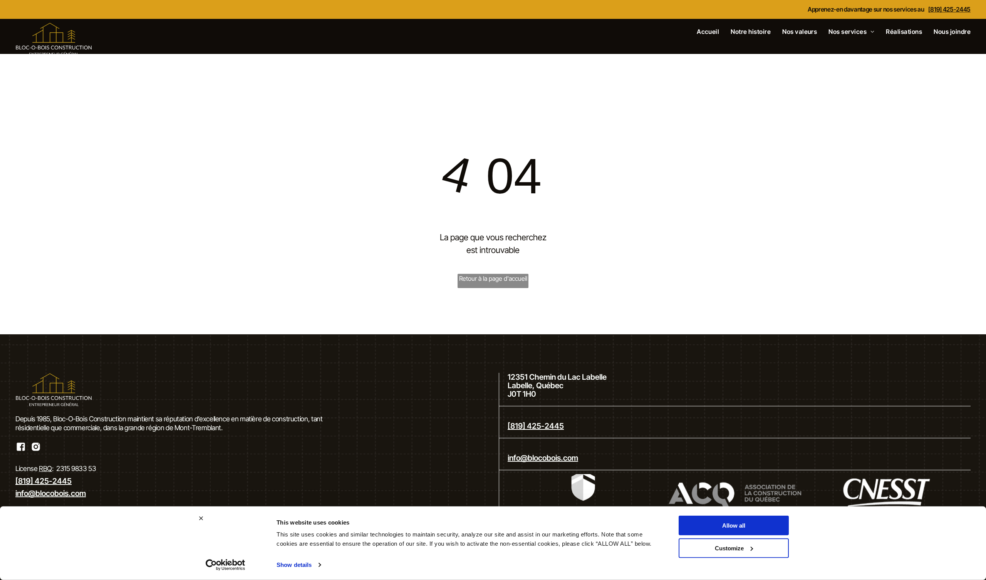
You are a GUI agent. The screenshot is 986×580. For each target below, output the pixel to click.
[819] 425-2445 (949, 9)
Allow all (733, 525)
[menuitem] (702, 31)
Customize (729, 548)
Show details (294, 565)
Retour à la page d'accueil (493, 278)
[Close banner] (201, 518)
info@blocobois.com (50, 493)
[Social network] (20, 448)
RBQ (45, 468)
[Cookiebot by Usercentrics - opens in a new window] (225, 565)
